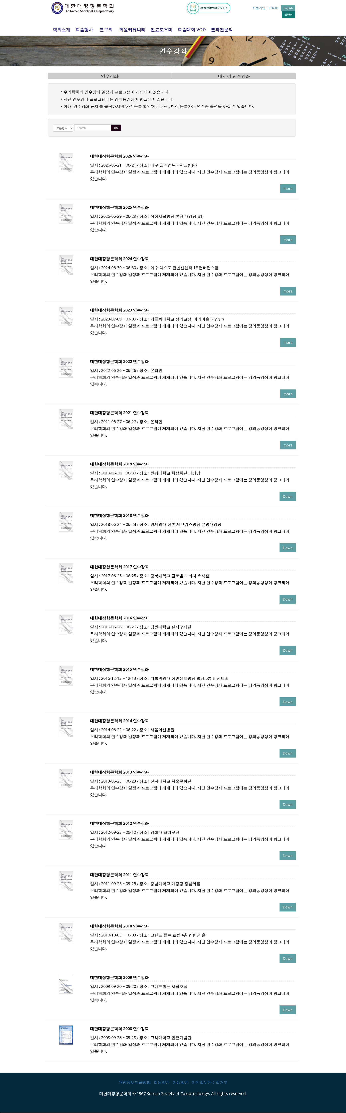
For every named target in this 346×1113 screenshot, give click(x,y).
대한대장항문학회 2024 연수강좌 (119, 258)
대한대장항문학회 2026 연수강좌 (119, 156)
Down (288, 496)
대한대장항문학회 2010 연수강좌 (119, 926)
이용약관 (181, 1082)
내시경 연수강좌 (234, 76)
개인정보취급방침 (135, 1082)
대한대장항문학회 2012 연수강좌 (119, 823)
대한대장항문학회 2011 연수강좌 (119, 874)
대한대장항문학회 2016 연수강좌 (119, 618)
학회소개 (61, 29)
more (288, 188)
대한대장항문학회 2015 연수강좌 (119, 669)
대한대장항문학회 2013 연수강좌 (119, 772)
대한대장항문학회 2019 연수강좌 (119, 464)
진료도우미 (162, 29)
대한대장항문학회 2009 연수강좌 (119, 977)
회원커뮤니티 (132, 29)
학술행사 (84, 29)
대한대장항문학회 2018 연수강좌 (119, 515)
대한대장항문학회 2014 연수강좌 (119, 720)
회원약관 (162, 1082)
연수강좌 (110, 76)
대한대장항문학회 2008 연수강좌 (119, 1028)
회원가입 (258, 8)
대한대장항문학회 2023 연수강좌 (119, 310)
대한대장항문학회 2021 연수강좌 (119, 412)
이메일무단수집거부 (210, 1082)
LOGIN (274, 8)
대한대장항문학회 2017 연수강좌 (119, 566)
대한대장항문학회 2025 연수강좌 (119, 207)
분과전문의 (222, 29)
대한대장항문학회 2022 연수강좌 (119, 361)
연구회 (106, 29)
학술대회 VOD (192, 29)
